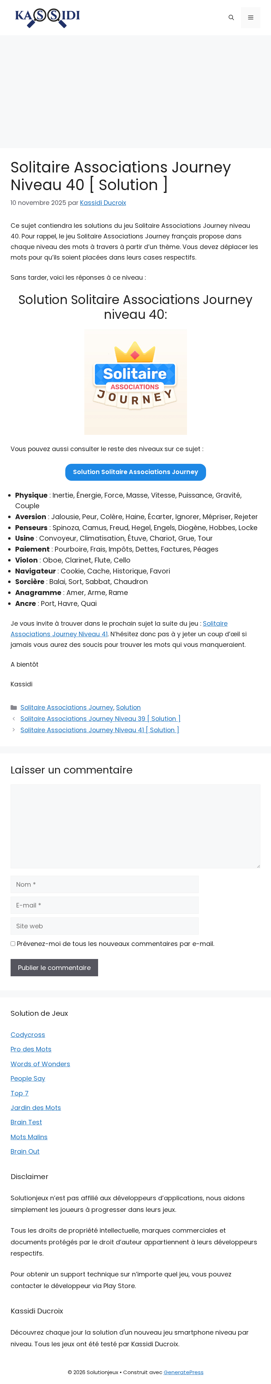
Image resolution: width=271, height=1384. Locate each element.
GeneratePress (184, 1372)
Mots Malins (29, 1137)
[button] (231, 17)
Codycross (28, 1034)
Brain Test (26, 1122)
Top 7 (20, 1093)
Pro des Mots (31, 1049)
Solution (128, 707)
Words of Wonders (40, 1064)
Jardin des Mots (36, 1107)
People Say (28, 1078)
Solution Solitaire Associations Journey (135, 472)
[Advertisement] (135, 88)
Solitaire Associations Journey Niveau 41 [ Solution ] (99, 730)
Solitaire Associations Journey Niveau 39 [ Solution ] (100, 719)
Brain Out (25, 1151)
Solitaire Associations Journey (66, 707)
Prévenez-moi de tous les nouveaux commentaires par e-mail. (115, 943)
